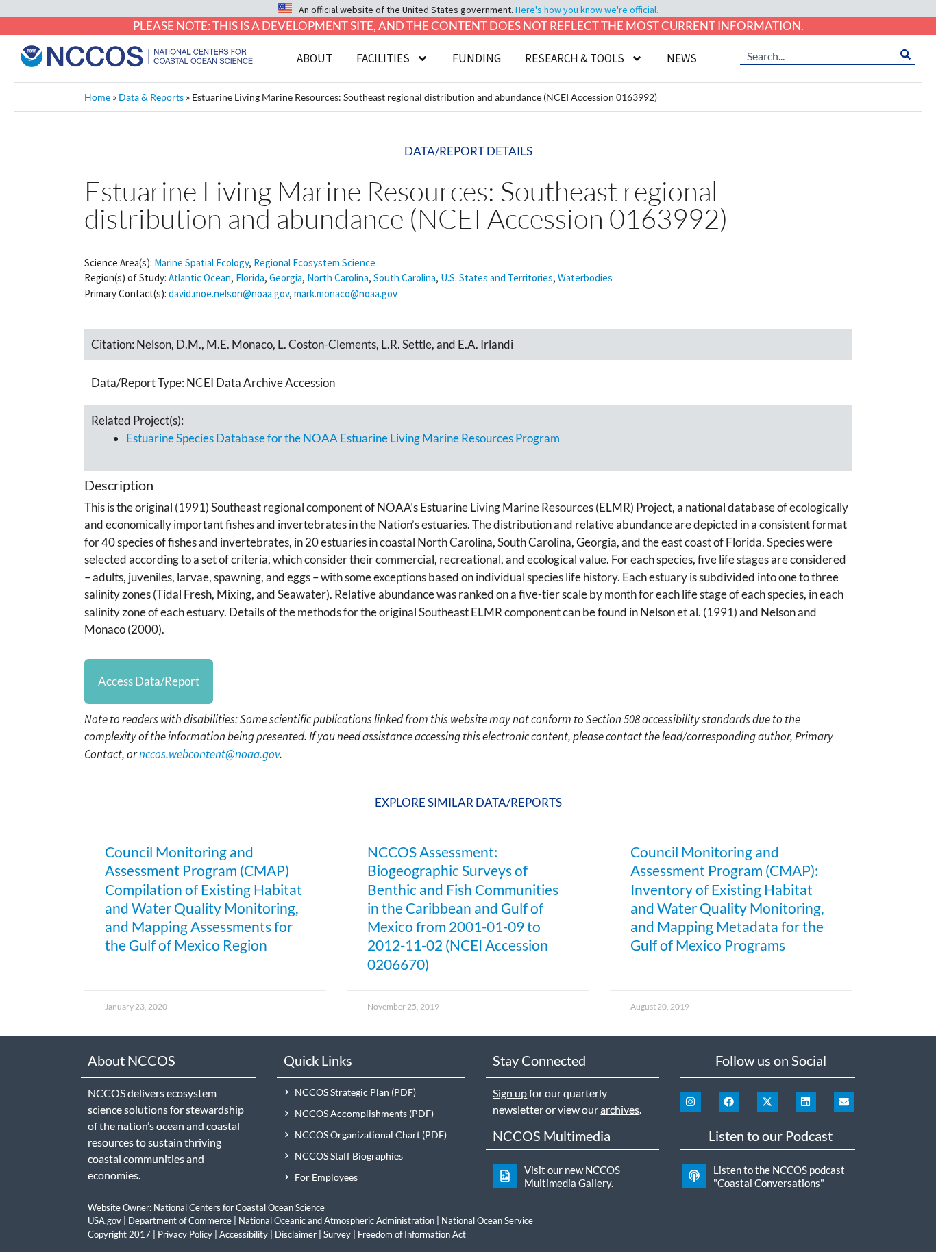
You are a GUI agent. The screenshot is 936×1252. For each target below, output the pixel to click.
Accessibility (243, 1234)
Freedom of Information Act (412, 1234)
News (682, 58)
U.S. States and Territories (497, 277)
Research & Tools (574, 58)
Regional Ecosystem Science (314, 262)
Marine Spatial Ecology (201, 262)
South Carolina (404, 277)
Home (97, 97)
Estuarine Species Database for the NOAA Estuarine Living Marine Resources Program (343, 438)
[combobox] (818, 55)
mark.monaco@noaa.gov (345, 293)
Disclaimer (296, 1234)
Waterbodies (585, 277)
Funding (476, 58)
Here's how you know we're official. (586, 9)
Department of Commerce (180, 1220)
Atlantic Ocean (200, 277)
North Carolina (338, 277)
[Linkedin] (806, 1102)
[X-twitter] (767, 1102)
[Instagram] (690, 1102)
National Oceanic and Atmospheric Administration (336, 1220)
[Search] (905, 55)
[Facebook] (729, 1102)
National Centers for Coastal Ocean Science (239, 1207)
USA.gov (104, 1220)
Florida (250, 277)
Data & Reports (151, 97)
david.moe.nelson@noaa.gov (229, 293)
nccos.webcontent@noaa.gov (209, 754)
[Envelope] (844, 1102)
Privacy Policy (185, 1234)
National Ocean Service (487, 1220)
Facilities (383, 58)
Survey (337, 1234)
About (314, 58)
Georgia (285, 277)
